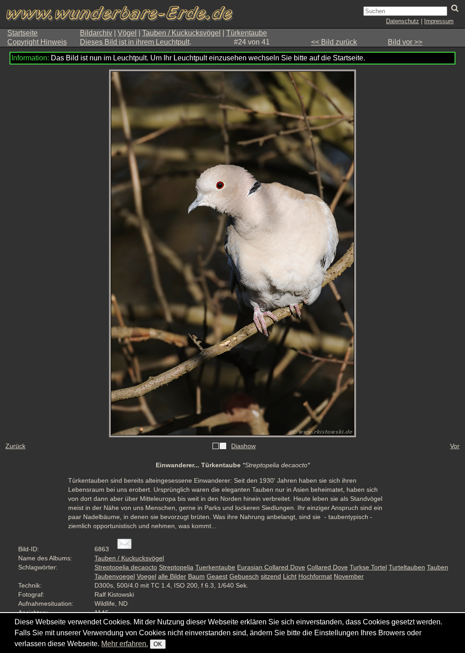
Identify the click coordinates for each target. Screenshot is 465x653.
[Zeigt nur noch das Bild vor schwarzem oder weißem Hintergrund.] (219, 446)
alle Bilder (172, 576)
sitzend (271, 576)
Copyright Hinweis (37, 42)
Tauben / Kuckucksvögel (181, 33)
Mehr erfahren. (124, 644)
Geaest (217, 576)
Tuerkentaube (215, 567)
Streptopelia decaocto (125, 567)
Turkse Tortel (368, 567)
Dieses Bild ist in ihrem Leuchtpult (134, 42)
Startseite (22, 33)
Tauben (437, 567)
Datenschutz (402, 21)
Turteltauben (407, 567)
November (349, 576)
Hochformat (315, 576)
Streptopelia (176, 567)
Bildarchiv (96, 33)
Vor (455, 446)
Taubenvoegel (114, 576)
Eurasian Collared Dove (271, 567)
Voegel (146, 576)
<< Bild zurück (334, 42)
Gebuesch (244, 576)
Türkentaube (246, 33)
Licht (290, 576)
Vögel (127, 33)
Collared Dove (327, 567)
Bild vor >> (405, 42)
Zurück (15, 446)
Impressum (439, 21)
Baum (196, 576)
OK (157, 644)
